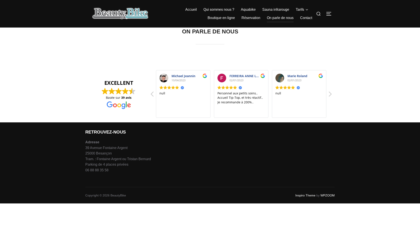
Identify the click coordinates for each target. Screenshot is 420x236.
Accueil (191, 9)
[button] (330, 95)
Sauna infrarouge (275, 9)
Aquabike (248, 9)
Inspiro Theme (305, 195)
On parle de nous (280, 18)
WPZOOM (327, 195)
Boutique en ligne (221, 18)
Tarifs (300, 9)
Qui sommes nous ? (218, 9)
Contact (306, 18)
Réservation (251, 18)
